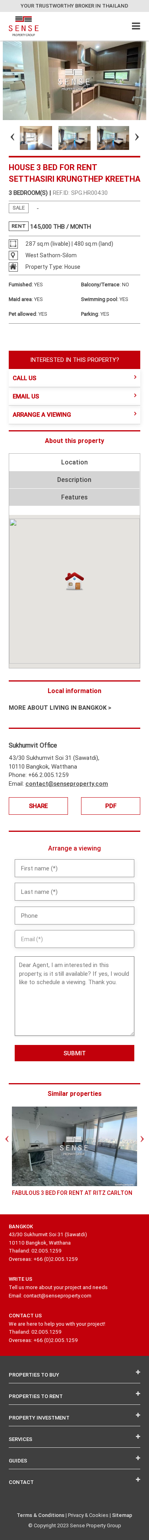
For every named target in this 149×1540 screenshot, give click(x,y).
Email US (26, 396)
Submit (75, 1053)
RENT (19, 226)
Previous (6, 138)
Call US (24, 378)
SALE (19, 207)
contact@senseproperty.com (66, 783)
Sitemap (122, 1515)
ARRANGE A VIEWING (42, 414)
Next (130, 138)
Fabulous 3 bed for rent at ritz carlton (72, 1192)
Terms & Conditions (40, 1515)
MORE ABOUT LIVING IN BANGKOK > (60, 707)
